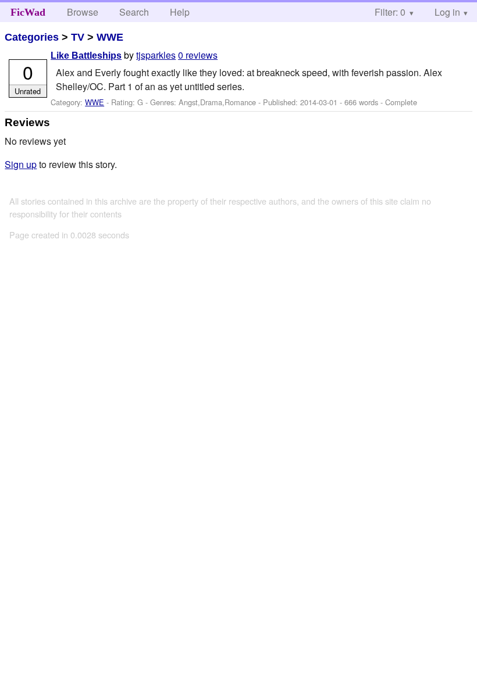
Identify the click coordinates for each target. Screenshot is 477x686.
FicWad (27, 12)
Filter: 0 (390, 12)
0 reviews (198, 55)
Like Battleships (86, 55)
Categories (32, 37)
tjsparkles (156, 55)
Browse (82, 12)
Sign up (21, 164)
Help (180, 12)
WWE (110, 37)
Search (134, 12)
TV (77, 37)
